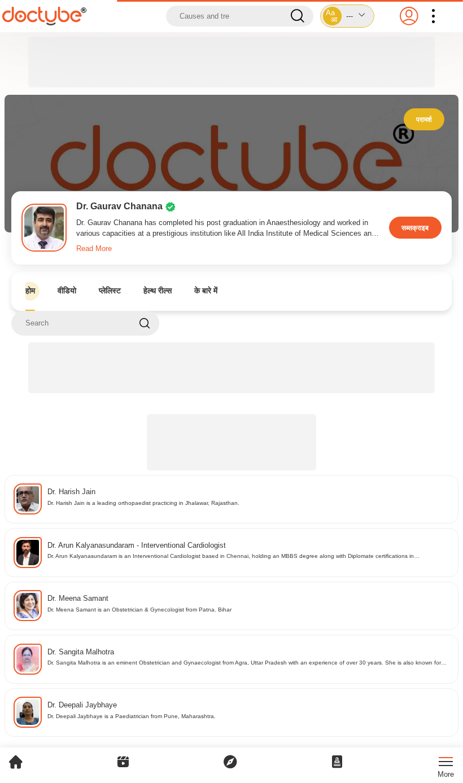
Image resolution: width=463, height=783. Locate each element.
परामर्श (424, 119)
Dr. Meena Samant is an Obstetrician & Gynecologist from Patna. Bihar (139, 609)
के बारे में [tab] (205, 290)
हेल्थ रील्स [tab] (157, 290)
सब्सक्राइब (415, 227)
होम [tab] (30, 290)
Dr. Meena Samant (77, 598)
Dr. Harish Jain (71, 491)
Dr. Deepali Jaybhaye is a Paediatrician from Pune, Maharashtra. (131, 716)
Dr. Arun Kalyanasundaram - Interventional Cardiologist (136, 545)
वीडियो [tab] (67, 290)
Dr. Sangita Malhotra (80, 652)
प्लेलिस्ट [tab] (110, 290)
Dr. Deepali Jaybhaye (82, 705)
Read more (94, 248)
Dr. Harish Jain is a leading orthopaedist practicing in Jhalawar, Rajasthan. (143, 503)
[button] (347, 16)
